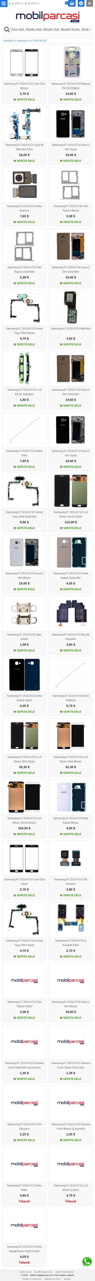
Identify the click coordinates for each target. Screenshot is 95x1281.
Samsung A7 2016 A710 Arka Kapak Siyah (24, 698)
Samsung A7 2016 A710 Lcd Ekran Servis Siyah (71, 514)
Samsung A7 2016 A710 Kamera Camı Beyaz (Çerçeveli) (70, 1126)
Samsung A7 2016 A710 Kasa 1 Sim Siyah (71, 147)
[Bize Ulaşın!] (86, 1261)
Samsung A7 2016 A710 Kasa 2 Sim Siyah (71, 453)
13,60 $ (70, 93)
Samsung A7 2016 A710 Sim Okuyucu (24, 1126)
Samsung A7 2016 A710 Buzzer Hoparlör (71, 637)
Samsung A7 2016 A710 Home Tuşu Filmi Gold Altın (24, 514)
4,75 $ (24, 338)
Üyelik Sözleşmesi (64, 1272)
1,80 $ (24, 400)
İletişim (67, 1279)
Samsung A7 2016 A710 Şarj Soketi (24, 637)
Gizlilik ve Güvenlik (31, 1279)
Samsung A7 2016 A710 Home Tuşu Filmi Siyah (24, 943)
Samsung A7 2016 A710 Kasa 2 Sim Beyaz (24, 575)
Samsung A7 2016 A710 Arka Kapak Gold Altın (70, 575)
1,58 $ (24, 644)
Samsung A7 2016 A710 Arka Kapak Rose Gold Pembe (24, 1249)
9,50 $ (24, 522)
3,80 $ (70, 644)
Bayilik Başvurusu (43, 1272)
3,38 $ (70, 216)
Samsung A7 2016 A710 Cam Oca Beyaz (24, 86)
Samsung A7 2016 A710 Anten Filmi (24, 453)
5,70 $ (70, 706)
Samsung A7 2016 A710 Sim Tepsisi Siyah (24, 1004)
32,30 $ (24, 767)
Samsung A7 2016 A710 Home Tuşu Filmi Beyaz (24, 331)
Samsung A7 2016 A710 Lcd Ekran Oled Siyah (24, 759)
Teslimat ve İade (52, 1279)
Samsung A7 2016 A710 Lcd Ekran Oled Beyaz (71, 759)
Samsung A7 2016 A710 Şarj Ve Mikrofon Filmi (24, 147)
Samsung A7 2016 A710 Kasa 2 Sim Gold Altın (71, 392)
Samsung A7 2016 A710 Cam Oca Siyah (24, 881)
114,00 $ (71, 522)
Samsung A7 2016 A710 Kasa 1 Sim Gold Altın (71, 269)
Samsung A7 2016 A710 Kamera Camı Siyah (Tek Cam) (70, 1065)
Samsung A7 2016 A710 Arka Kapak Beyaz (70, 820)
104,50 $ (24, 828)
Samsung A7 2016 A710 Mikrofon (71, 328)
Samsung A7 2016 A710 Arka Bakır (24, 1188)
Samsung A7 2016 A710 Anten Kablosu (71, 698)
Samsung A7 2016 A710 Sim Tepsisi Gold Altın (24, 269)
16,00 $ (24, 155)
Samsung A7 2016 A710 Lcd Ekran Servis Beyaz (24, 820)
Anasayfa (8, 40)
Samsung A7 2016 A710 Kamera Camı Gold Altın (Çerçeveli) (24, 1065)
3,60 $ (70, 338)
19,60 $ (70, 155)
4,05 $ (70, 583)
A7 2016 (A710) (38, 40)
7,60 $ (24, 216)
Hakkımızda (25, 1272)
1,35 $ (24, 1073)
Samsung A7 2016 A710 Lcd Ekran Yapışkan (24, 392)
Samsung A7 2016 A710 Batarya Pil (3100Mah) (70, 86)
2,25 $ (24, 1134)
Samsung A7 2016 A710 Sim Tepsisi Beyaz (71, 208)
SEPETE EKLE (25, 99)
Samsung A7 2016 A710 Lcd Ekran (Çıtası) (71, 1188)
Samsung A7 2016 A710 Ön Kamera (70, 881)
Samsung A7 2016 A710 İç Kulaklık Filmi (71, 943)
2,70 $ (24, 93)
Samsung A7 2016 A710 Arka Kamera (24, 208)
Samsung (22, 40)
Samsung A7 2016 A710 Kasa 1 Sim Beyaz (71, 1004)
